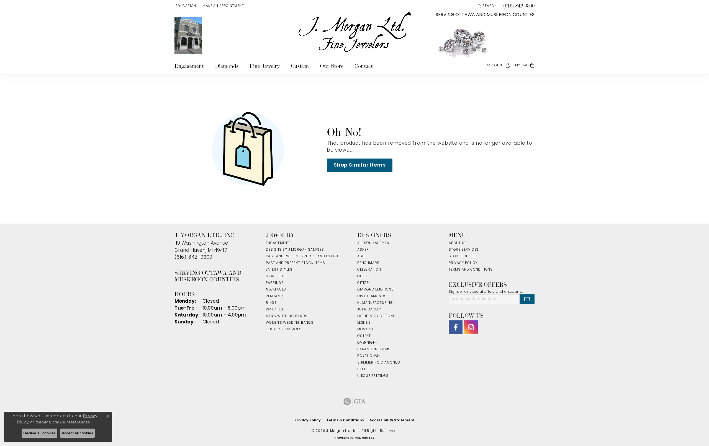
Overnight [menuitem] (367, 342)
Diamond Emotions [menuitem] (375, 289)
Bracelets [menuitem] (276, 276)
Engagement (189, 66)
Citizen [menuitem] (364, 283)
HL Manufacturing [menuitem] (375, 303)
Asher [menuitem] (363, 249)
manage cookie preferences (62, 422)
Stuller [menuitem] (364, 369)
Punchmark (364, 438)
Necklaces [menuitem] (276, 289)
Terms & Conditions (345, 420)
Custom (300, 66)
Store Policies (463, 256)
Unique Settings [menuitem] (373, 376)
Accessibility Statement (392, 420)
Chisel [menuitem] (363, 276)
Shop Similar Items (360, 165)
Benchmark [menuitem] (368, 263)
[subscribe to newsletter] (527, 299)
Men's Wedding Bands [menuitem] (286, 316)
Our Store (331, 66)
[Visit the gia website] (354, 401)
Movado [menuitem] (365, 329)
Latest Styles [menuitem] (279, 269)
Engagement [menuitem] (277, 243)
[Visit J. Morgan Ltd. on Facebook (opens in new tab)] (456, 327)
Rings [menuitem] (271, 303)
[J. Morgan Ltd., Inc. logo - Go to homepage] (354, 32)
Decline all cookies (39, 433)
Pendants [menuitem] (275, 296)
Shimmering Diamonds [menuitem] (378, 362)
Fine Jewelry (265, 66)
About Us (458, 243)
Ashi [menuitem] (361, 256)
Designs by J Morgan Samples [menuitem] (295, 249)
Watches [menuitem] (274, 309)
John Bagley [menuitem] (369, 309)
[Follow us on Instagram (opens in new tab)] (471, 327)
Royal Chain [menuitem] (369, 356)
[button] (185, 6)
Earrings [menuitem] (275, 283)
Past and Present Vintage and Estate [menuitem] (302, 256)
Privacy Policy (463, 263)
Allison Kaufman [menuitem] (373, 243)
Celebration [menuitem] (369, 269)
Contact (363, 66)
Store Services (464, 249)
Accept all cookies (77, 433)
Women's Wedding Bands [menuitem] (290, 323)
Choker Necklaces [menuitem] (284, 329)
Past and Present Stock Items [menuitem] (295, 263)
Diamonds (226, 66)
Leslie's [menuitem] (364, 323)
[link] (223, 6)
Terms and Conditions (471, 269)
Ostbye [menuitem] (364, 336)
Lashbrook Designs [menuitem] (376, 316)
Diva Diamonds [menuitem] (371, 296)
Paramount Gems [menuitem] (374, 349)
